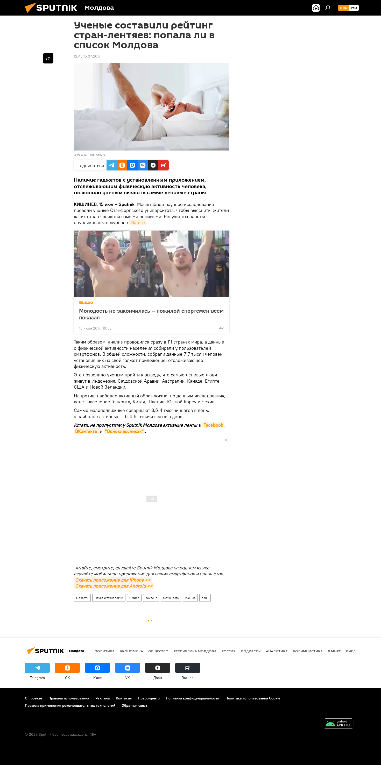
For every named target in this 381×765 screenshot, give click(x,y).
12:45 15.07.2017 (87, 56)
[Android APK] (338, 724)
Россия (229, 651)
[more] (221, 328)
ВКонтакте (86, 431)
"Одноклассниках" (124, 431)
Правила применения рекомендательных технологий (70, 705)
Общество (158, 651)
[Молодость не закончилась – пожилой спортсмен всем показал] (151, 264)
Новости (82, 598)
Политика (105, 651)
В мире (134, 598)
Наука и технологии (109, 598)
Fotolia (82, 154)
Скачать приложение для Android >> (114, 586)
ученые (190, 598)
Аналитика (277, 651)
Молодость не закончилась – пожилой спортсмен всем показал (151, 314)
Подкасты (251, 651)
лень (205, 598)
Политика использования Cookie (252, 698)
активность (171, 598)
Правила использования (68, 698)
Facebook (213, 425)
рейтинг (151, 598)
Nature (138, 222)
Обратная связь (134, 705)
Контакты (124, 698)
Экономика (131, 651)
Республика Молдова (195, 651)
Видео (86, 302)
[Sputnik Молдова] (53, 14)
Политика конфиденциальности (192, 698)
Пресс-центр (149, 698)
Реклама (102, 698)
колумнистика (308, 651)
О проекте (33, 698)
